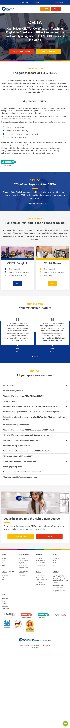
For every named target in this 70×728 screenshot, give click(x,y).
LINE (3, 601)
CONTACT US (23, 2)
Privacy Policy (35, 647)
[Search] (50, 2)
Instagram (5, 606)
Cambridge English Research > (35, 203)
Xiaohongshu (5, 608)
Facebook (4, 603)
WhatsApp (5, 598)
